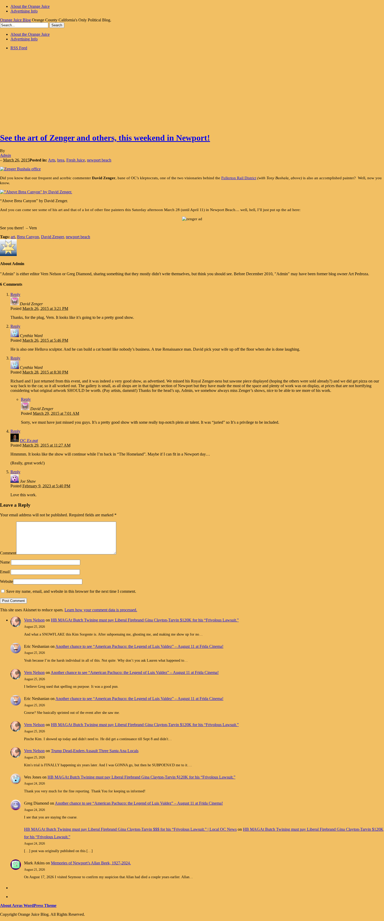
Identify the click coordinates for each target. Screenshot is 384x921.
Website (6, 581)
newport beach (99, 160)
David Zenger (52, 237)
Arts (51, 160)
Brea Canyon (28, 237)
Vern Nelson (34, 620)
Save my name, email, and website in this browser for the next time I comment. (71, 591)
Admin (5, 155)
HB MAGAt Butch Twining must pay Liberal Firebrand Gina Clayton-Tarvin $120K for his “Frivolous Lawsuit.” (145, 620)
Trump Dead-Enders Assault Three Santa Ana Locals (94, 751)
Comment (8, 553)
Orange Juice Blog (15, 20)
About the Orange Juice (30, 6)
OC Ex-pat (29, 440)
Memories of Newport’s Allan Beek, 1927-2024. (91, 863)
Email (5, 572)
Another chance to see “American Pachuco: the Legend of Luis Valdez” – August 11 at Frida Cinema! (139, 646)
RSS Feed (18, 48)
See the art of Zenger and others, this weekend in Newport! (105, 137)
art (13, 237)
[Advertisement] (192, 91)
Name (5, 562)
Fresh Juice (75, 160)
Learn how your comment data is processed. (101, 610)
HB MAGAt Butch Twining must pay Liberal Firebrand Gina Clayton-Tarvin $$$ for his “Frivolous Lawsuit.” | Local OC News (130, 829)
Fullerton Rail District (238, 178)
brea (60, 160)
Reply (15, 294)
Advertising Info (24, 11)
